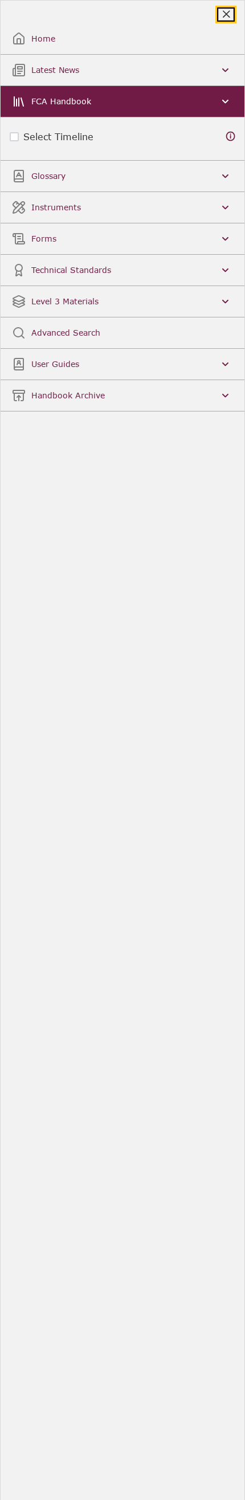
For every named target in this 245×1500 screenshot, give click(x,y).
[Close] (226, 14)
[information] (230, 136)
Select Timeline (58, 136)
